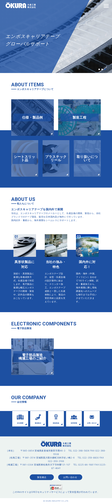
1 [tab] (99, 69)
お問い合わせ (70, 477)
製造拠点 (41, 477)
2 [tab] (102, 69)
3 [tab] (105, 69)
